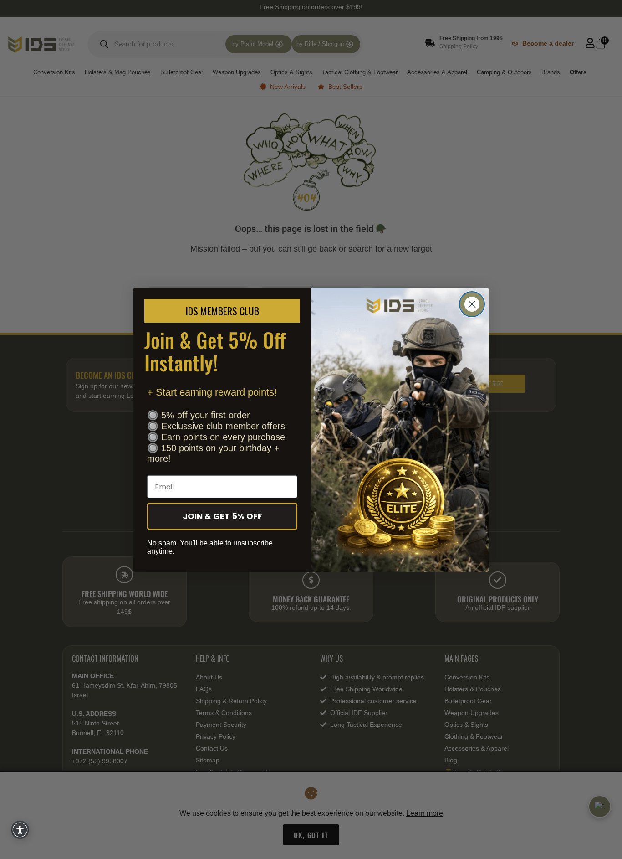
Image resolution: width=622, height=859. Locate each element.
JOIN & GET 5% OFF (222, 516)
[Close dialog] (472, 304)
